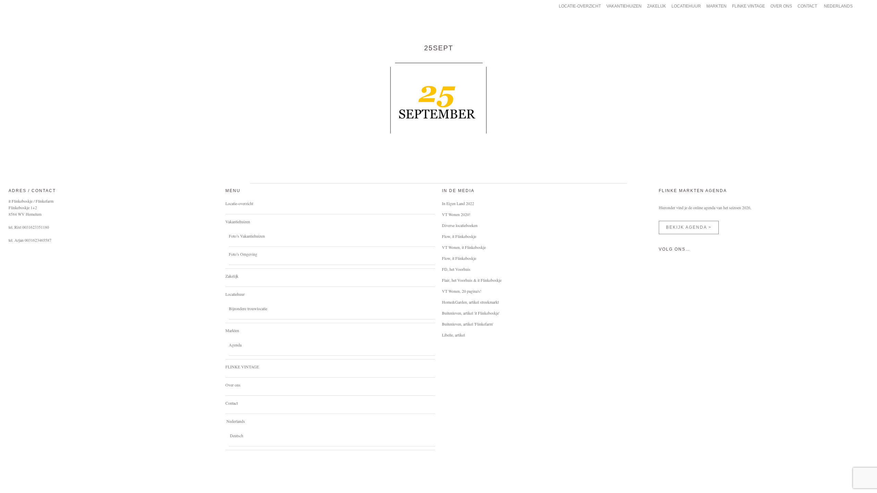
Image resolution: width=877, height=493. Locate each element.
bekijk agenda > (689, 227)
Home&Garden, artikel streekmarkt (470, 302)
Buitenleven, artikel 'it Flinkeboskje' (470, 313)
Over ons (232, 385)
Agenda (235, 344)
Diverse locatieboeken (460, 225)
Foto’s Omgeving (243, 254)
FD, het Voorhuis (456, 269)
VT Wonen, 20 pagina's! (461, 291)
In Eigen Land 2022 (458, 203)
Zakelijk (231, 276)
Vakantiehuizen (237, 221)
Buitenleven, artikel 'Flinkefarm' (467, 324)
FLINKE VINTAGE (242, 366)
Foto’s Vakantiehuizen (247, 236)
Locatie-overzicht (239, 203)
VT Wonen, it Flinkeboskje (464, 247)
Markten (232, 330)
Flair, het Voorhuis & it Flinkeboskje (472, 280)
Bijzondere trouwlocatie (248, 308)
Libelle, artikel (453, 335)
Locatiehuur (235, 294)
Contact (231, 403)
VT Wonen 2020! (456, 214)
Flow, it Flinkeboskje (459, 236)
